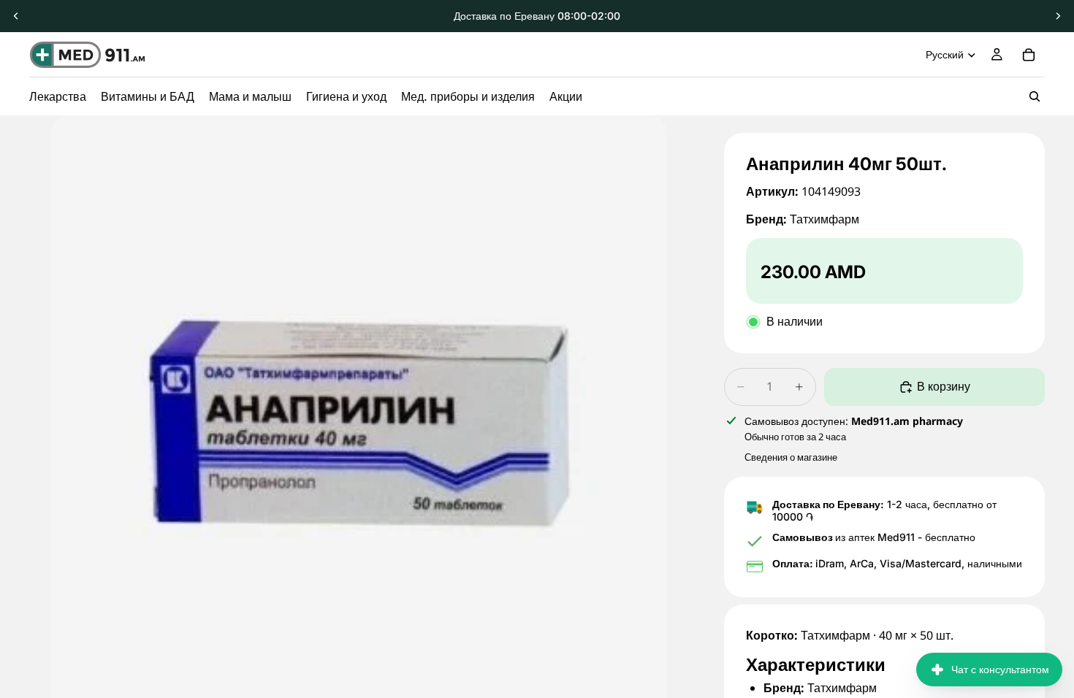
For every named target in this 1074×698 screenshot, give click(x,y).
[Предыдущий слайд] (16, 16)
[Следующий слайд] (1058, 16)
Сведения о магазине (790, 457)
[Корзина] (1029, 55)
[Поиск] (1034, 96)
